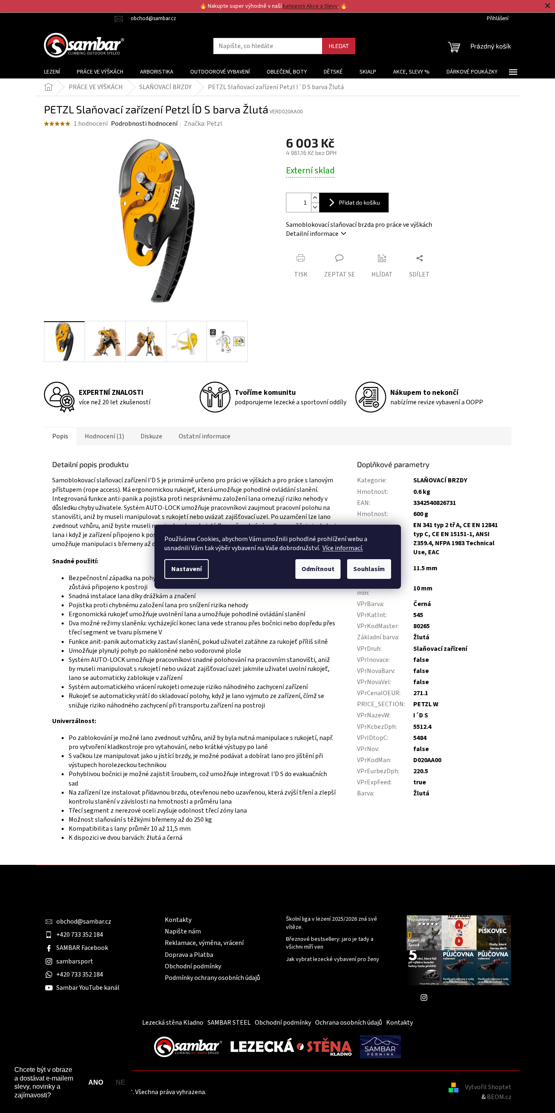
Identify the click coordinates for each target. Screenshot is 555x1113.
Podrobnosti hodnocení (144, 123)
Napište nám (183, 931)
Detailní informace (312, 233)
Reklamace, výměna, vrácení (204, 942)
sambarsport (74, 961)
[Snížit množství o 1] (315, 207)
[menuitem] (52, 71)
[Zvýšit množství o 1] (315, 198)
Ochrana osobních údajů (348, 1022)
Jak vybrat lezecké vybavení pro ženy (332, 959)
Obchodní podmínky (193, 966)
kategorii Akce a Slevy (310, 6)
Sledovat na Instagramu (465, 997)
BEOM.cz (499, 1096)
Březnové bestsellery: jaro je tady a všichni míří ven (329, 943)
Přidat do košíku (359, 202)
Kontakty (178, 919)
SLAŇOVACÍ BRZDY (440, 480)
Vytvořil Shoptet (488, 1087)
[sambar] (188, 1046)
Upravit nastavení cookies (243, 1092)
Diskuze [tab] (151, 436)
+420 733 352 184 (79, 934)
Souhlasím (369, 569)
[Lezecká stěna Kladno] (291, 1046)
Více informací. (342, 548)
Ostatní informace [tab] (204, 436)
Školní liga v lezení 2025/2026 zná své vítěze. (331, 923)
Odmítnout (318, 569)
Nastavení (186, 569)
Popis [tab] (60, 436)
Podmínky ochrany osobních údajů (212, 977)
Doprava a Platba (189, 954)
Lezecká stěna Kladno (172, 1022)
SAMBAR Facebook (82, 947)
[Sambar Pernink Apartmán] (380, 1046)
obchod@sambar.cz (83, 921)
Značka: (203, 123)
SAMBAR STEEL (229, 1022)
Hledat (339, 45)
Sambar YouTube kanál (88, 987)
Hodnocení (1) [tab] (104, 436)
